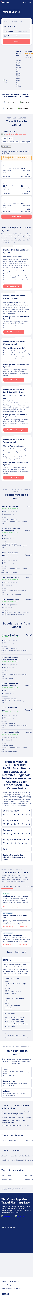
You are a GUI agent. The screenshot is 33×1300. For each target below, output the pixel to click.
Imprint (4, 1281)
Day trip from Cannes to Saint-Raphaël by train (14, 390)
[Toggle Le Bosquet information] (29, 1093)
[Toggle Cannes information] (29, 1072)
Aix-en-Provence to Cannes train (12, 1156)
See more (5, 146)
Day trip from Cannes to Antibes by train (14, 296)
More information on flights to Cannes (15, 1126)
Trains (10, 1188)
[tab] (7, 886)
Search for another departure (16, 134)
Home (3, 1188)
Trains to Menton (7, 1180)
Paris (4, 139)
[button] (9, 31)
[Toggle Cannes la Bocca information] (29, 1083)
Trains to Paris (6, 1176)
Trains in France (20, 1188)
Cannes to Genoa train (9, 1140)
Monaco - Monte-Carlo (10, 142)
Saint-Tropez (25, 142)
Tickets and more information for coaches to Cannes (13, 1121)
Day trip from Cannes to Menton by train (14, 342)
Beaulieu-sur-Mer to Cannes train (12, 1160)
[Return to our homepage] (5, 2)
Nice (10, 139)
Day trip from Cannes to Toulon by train (14, 440)
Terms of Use (14, 1281)
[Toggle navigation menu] (30, 2)
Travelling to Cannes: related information (16, 1117)
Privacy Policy (6, 1285)
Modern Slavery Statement (10, 1289)
